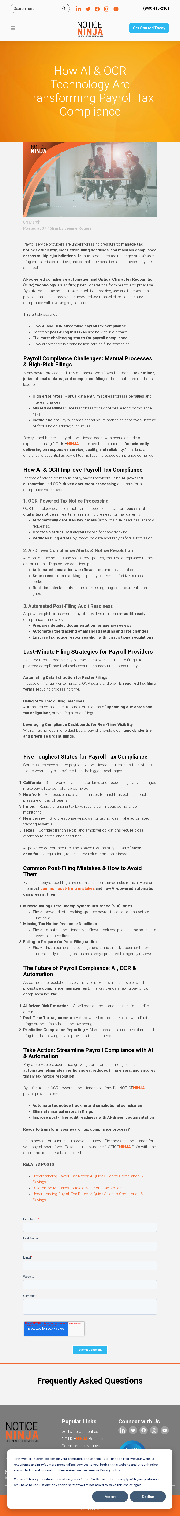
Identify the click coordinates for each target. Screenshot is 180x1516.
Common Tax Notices (81, 1445)
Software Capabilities (80, 1431)
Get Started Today (149, 28)
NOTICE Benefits (82, 1438)
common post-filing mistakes (68, 888)
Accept (110, 1496)
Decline (148, 1496)
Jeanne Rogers (78, 228)
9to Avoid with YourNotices (78, 1188)
